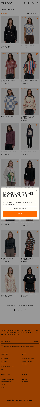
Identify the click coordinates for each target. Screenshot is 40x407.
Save (20, 214)
